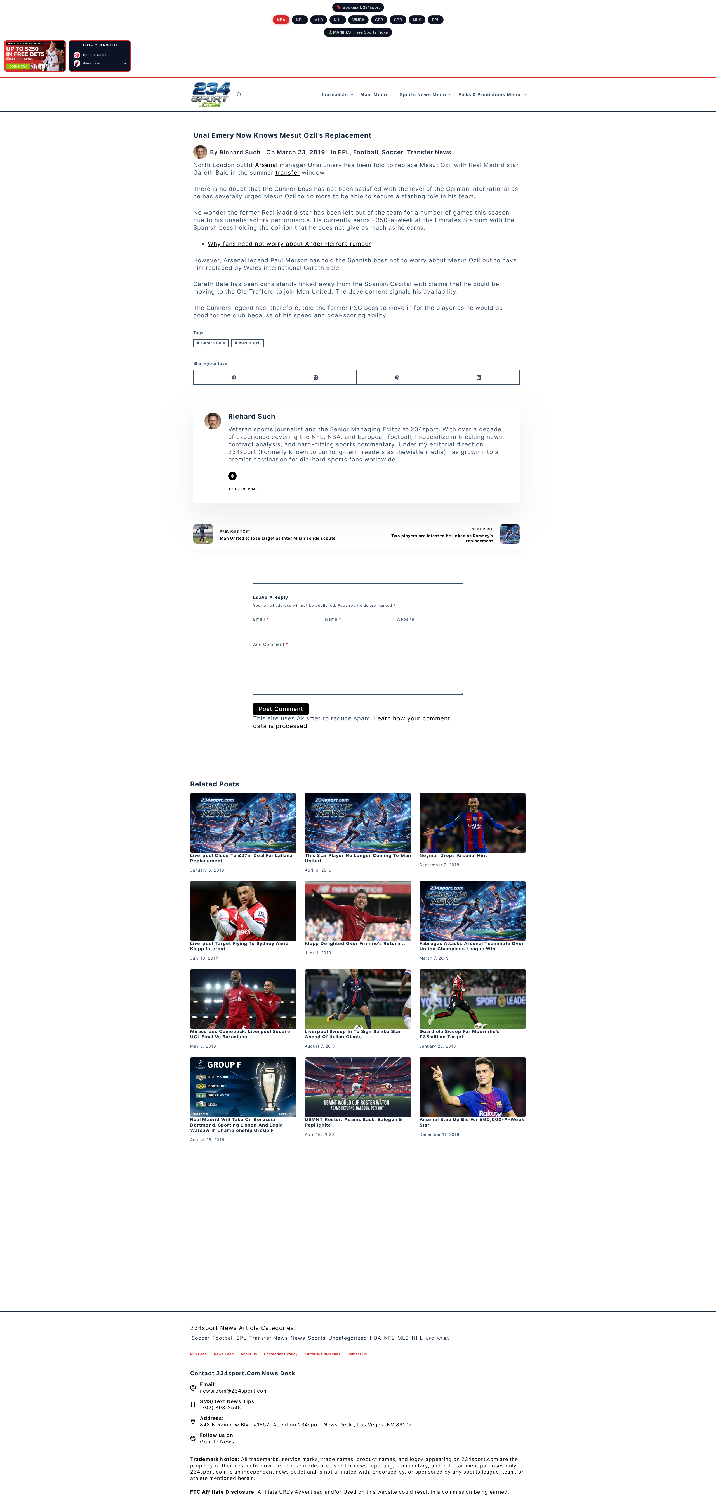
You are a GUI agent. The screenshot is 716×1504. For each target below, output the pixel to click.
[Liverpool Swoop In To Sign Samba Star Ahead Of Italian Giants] (358, 999)
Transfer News (429, 152)
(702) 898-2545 (220, 1407)
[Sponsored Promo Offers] (35, 56)
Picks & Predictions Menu (489, 94)
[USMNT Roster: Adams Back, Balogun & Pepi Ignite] (358, 1087)
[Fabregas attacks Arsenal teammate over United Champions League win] (473, 911)
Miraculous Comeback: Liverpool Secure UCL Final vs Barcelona (240, 1034)
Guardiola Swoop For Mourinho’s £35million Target (460, 1034)
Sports (317, 1338)
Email (261, 619)
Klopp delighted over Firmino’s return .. (355, 943)
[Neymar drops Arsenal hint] (473, 823)
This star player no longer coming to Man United (358, 858)
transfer (287, 172)
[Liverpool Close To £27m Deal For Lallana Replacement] (243, 823)
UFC (430, 1338)
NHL (338, 20)
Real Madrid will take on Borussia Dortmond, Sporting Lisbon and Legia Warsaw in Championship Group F (236, 1125)
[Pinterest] (397, 377)
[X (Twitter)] (316, 377)
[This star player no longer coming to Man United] (358, 823)
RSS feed (198, 1354)
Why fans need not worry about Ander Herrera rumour (289, 243)
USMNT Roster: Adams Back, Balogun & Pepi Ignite (353, 1122)
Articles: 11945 (243, 489)
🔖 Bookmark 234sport (358, 7)
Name (333, 619)
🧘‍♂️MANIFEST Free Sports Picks (358, 32)
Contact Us (357, 1354)
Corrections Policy (281, 1354)
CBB (398, 20)
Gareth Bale (211, 343)
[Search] (239, 94)
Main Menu (373, 94)
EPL (435, 20)
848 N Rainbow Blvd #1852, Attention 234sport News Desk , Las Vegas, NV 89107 (306, 1424)
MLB (318, 20)
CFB (379, 20)
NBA (281, 20)
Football (365, 152)
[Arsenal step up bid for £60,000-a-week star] (473, 1087)
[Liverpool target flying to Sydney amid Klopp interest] (243, 911)
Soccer (392, 152)
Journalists (334, 94)
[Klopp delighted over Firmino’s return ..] (358, 911)
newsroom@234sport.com (234, 1391)
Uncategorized (347, 1338)
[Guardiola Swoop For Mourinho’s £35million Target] (473, 999)
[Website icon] (232, 476)
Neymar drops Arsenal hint (453, 855)
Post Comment (281, 708)
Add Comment (270, 644)
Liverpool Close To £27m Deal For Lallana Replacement (241, 858)
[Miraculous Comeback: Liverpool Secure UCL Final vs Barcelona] (243, 999)
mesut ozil (247, 343)
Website (405, 619)
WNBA (358, 20)
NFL (300, 20)
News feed (224, 1354)
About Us (249, 1354)
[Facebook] (234, 377)
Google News (217, 1441)
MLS (417, 20)
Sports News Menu (423, 94)
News (298, 1338)
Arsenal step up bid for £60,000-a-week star (472, 1122)
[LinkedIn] (479, 377)
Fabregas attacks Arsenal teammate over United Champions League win (472, 946)
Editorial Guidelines (322, 1354)
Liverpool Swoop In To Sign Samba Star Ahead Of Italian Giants (353, 1034)
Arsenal (266, 164)
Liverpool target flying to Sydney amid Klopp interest (239, 946)
